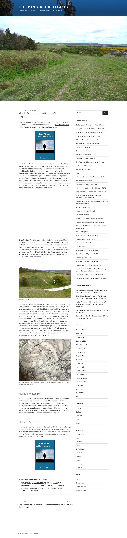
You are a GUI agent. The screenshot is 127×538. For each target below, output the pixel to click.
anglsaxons (26, 483)
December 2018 (81, 374)
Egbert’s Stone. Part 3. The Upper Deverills (89, 218)
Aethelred (41, 482)
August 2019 (80, 356)
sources (78, 456)
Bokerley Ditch (62, 307)
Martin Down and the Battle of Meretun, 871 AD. (91, 188)
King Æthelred (24, 240)
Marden (44, 173)
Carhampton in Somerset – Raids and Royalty (90, 125)
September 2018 (81, 382)
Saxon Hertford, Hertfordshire (85, 158)
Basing (67, 164)
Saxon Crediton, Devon (83, 151)
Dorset (78, 423)
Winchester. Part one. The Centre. (87, 243)
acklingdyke (31, 482)
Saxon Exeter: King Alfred (84, 180)
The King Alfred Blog (43, 7)
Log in (78, 479)
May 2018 (79, 396)
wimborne (35, 490)
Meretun (33, 488)
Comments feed (81, 486)
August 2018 (80, 385)
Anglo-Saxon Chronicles (39, 410)
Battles (24, 479)
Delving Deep (80, 246)
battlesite (56, 483)
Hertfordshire (80, 434)
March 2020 (80, 333)
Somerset (79, 453)
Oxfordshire (80, 449)
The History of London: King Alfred (87, 261)
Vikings (54, 488)
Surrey (78, 460)
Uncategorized (80, 464)
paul (36, 110)
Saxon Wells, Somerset (83, 154)
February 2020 (81, 337)
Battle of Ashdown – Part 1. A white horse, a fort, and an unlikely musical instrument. (91, 304)
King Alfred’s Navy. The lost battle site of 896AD (91, 191)
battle (48, 483)
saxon (40, 488)
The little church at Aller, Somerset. (87, 235)
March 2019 (80, 367)
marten (42, 487)
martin (49, 487)
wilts (60, 488)
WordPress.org (81, 490)
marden (35, 487)
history (54, 485)
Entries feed (80, 483)
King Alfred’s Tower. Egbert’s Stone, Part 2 (89, 265)
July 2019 (79, 359)
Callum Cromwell (81, 316)
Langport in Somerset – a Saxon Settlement (90, 129)
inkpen (61, 485)
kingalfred (26, 487)
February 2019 (80, 370)
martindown (58, 487)
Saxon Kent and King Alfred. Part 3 (87, 184)
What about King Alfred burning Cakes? (88, 250)
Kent (77, 438)
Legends (79, 441)
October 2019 (80, 348)
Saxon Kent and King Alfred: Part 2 (87, 254)
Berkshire (79, 412)
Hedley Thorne (80, 302)
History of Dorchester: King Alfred (86, 211)
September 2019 (81, 352)
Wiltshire (43, 479)
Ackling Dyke (23, 254)
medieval (25, 488)
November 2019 (81, 345)
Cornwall (79, 415)
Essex (78, 427)
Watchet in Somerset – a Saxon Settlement (89, 132)
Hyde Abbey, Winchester (84, 166)
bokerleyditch (27, 485)
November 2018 (81, 378)
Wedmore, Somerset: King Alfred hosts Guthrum (91, 177)
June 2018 (79, 393)
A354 (23, 482)
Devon (78, 419)
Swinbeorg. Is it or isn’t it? (84, 257)
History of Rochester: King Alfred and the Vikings (91, 278)
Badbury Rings (55, 254)
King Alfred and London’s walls (85, 239)
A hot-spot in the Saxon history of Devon (88, 140)
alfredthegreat (53, 482)
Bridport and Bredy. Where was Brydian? (89, 136)
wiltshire (25, 490)
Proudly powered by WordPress (28, 533)
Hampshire (33, 479)
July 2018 (79, 389)
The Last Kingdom (82, 232)
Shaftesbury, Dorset (82, 214)
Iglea (77, 173)
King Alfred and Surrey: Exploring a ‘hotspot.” (90, 222)
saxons (47, 488)
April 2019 (79, 363)
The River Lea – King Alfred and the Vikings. (90, 162)
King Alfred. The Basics (83, 169)
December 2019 (81, 341)
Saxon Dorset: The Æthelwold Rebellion (88, 143)
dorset (37, 485)
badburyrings (38, 483)
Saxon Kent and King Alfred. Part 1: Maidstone (90, 275)
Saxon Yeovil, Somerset (83, 147)
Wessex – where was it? (83, 207)
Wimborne (38, 242)
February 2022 (80, 330)
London (78, 445)
